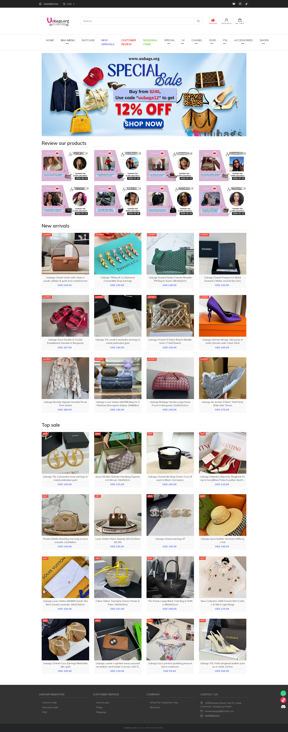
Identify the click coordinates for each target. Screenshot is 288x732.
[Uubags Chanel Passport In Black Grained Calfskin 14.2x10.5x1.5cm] (222, 253)
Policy (99, 707)
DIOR (212, 40)
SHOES (264, 40)
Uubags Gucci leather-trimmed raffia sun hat (222, 540)
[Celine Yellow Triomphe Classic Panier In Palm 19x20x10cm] (118, 577)
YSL (225, 40)
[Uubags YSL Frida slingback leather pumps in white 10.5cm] (222, 639)
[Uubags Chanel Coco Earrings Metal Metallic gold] (65, 639)
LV (183, 40)
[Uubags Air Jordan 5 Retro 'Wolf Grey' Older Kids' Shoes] (222, 378)
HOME (50, 40)
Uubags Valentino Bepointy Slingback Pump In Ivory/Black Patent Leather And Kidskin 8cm (222, 480)
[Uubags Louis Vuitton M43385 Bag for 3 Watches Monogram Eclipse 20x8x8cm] (118, 378)
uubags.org (130, 727)
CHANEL (197, 40)
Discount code (50, 707)
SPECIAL (169, 40)
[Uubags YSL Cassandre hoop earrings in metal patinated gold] (65, 453)
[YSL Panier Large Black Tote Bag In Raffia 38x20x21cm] (170, 577)
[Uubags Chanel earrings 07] (170, 515)
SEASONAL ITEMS (150, 42)
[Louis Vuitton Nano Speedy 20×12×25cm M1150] (118, 515)
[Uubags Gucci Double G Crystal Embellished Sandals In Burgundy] (65, 316)
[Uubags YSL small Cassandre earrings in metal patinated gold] (118, 316)
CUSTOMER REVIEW (128, 42)
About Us (155, 707)
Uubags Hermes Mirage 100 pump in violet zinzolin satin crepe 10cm (222, 341)
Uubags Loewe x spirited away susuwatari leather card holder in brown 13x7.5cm (118, 667)
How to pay (102, 702)
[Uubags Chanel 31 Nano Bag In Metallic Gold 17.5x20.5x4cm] (170, 316)
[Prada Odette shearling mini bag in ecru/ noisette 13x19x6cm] (65, 515)
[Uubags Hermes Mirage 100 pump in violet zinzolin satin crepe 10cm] (222, 316)
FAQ (44, 712)
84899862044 (212, 715)
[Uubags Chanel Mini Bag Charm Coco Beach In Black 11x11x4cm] (170, 453)
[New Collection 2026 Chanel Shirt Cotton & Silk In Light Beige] (222, 577)
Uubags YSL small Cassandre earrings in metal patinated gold (118, 341)
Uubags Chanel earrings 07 (170, 538)
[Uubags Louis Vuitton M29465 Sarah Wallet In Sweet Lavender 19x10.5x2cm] (65, 577)
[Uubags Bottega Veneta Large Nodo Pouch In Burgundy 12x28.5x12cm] (170, 378)
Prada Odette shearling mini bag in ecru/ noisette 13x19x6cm (65, 540)
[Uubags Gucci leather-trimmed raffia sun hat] (222, 515)
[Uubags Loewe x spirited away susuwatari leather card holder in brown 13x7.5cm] (118, 639)
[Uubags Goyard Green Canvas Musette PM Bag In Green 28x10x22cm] (170, 253)
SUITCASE (88, 40)
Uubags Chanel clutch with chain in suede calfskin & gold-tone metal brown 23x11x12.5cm (65, 281)
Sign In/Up (226, 23)
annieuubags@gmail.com (219, 711)
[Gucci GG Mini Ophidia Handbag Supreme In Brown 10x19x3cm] (118, 453)
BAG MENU (68, 40)
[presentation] (231, 129)
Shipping (101, 712)
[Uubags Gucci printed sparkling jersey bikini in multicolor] (170, 639)
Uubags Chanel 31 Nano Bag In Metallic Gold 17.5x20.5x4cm (170, 341)
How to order (49, 702)
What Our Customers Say (164, 702)
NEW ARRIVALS (107, 42)
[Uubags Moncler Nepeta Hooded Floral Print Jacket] (65, 378)
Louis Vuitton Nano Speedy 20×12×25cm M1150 (118, 540)
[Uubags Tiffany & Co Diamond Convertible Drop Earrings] (118, 253)
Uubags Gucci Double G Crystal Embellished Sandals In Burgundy (65, 341)
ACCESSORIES (243, 40)
